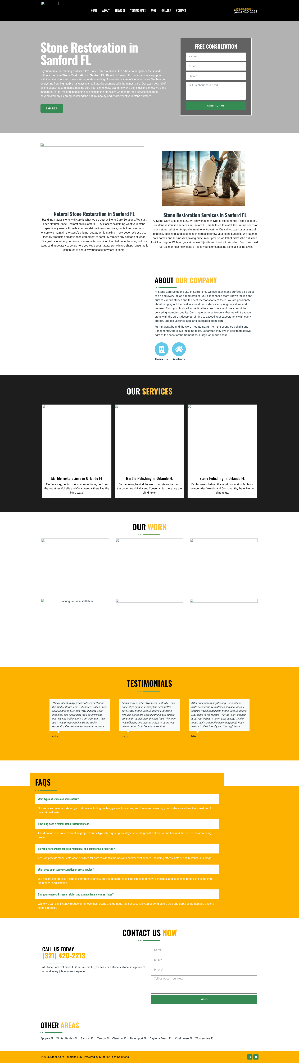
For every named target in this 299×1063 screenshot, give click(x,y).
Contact (181, 10)
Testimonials (138, 10)
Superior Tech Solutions (114, 1057)
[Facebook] (256, 1057)
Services (120, 10)
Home (94, 10)
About (106, 10)
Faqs (153, 10)
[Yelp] (249, 1057)
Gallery (166, 10)
